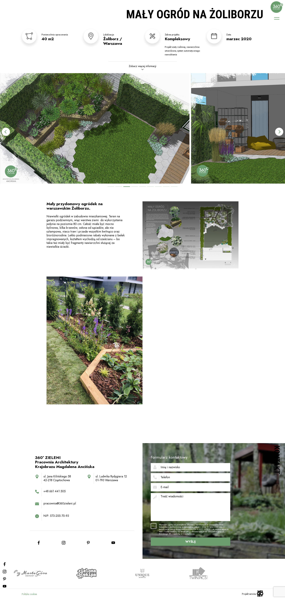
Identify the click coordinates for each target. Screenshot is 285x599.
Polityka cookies (29, 594)
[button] (279, 132)
